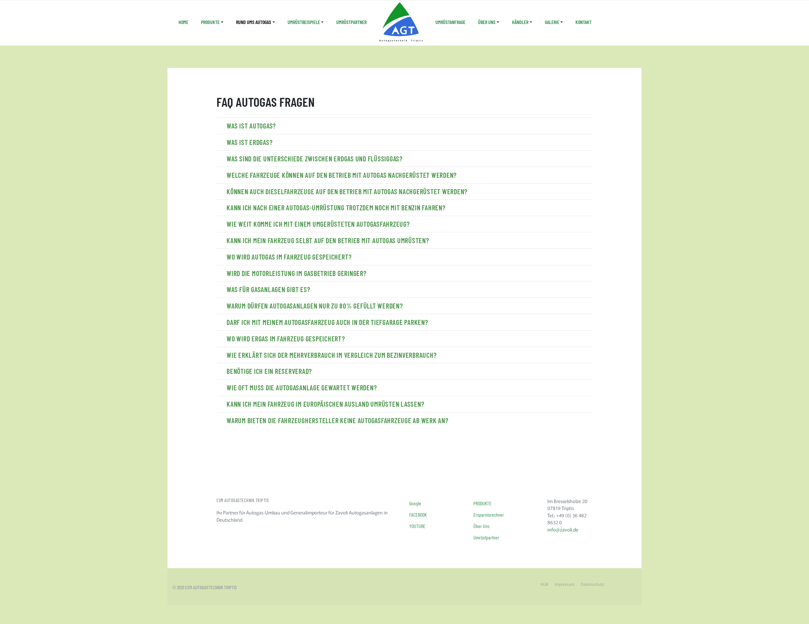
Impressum (565, 584)
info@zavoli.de (562, 529)
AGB (544, 584)
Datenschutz (592, 584)
